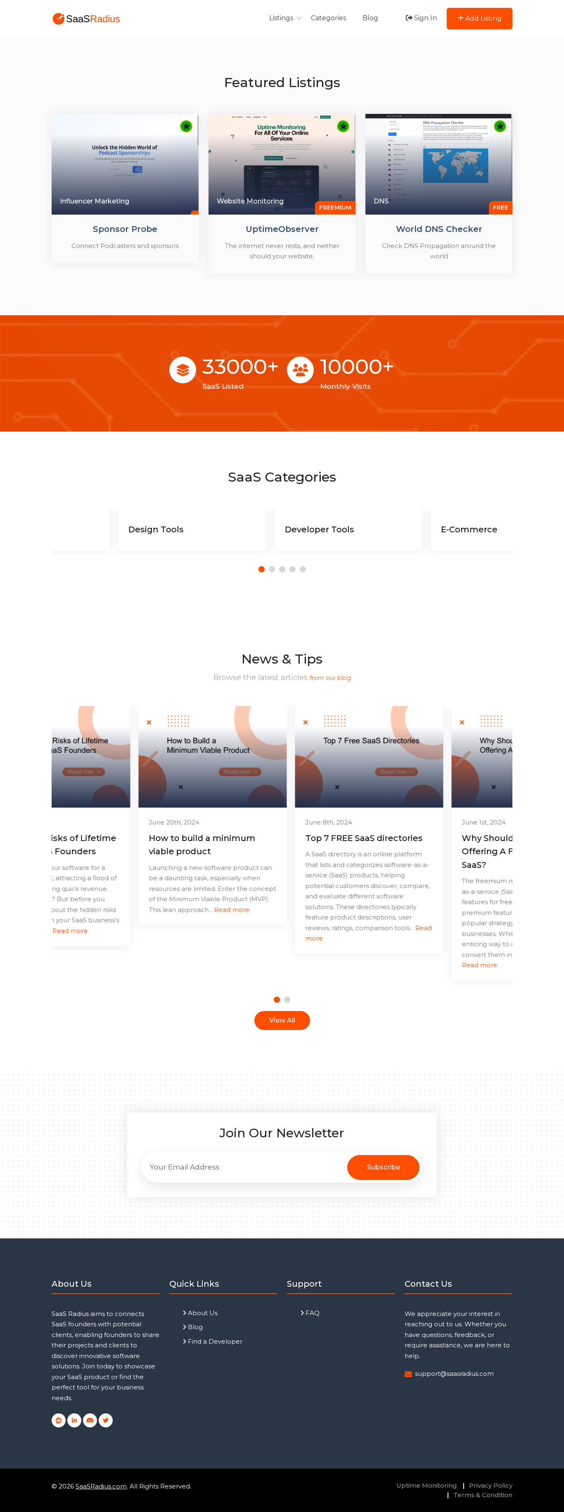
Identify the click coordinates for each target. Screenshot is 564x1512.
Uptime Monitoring (426, 1485)
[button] (261, 569)
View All (282, 1020)
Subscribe (383, 1167)
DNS (381, 201)
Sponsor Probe (125, 229)
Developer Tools (253, 529)
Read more (145, 910)
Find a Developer (214, 1341)
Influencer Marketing (94, 201)
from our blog (330, 678)
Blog (370, 18)
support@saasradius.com (454, 1373)
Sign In (424, 18)
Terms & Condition (482, 1495)
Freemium (335, 207)
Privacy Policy (490, 1485)
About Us (202, 1313)
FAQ (312, 1313)
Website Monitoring (250, 201)
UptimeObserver (282, 229)
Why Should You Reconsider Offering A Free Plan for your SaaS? (436, 851)
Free (500, 207)
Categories (328, 18)
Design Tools (89, 529)
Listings (281, 18)
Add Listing (483, 18)
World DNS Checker (439, 229)
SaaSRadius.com (101, 1486)
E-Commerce (402, 529)
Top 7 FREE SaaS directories (277, 838)
